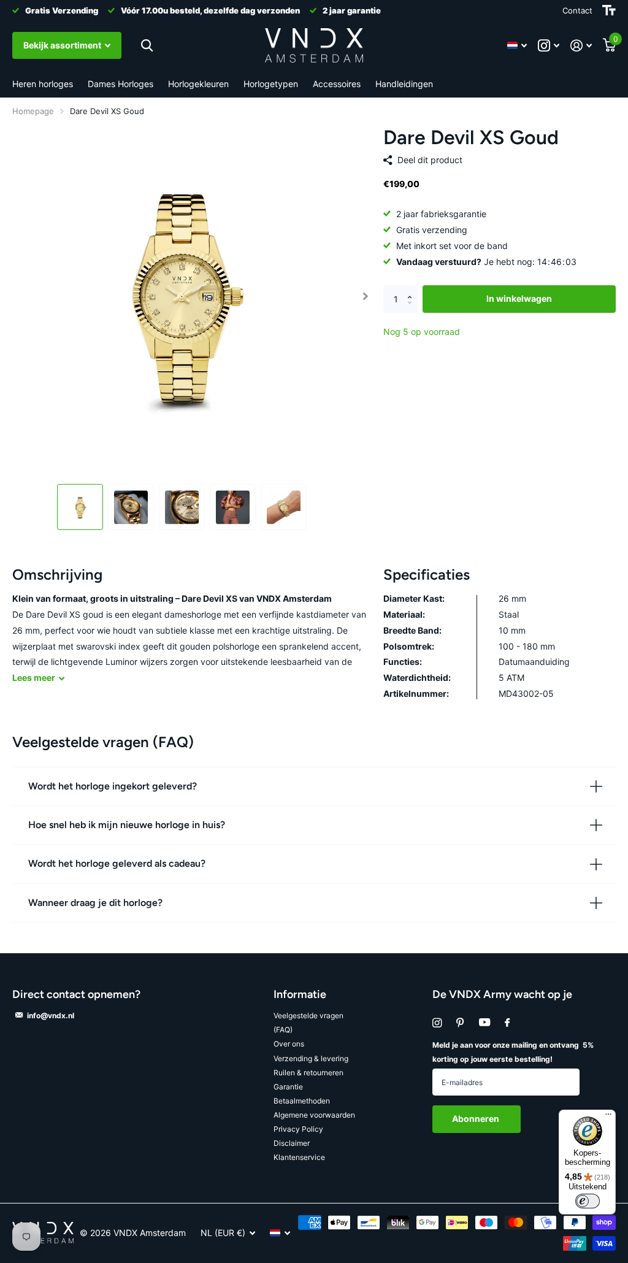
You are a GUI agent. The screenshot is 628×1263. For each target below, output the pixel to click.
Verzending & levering (311, 1058)
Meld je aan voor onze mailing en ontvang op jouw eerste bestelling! (513, 1052)
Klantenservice (299, 1157)
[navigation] (80, 507)
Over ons (289, 1043)
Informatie (300, 994)
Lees (33, 677)
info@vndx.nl (50, 1015)
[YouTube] (484, 1023)
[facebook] (507, 1023)
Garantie (288, 1086)
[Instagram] (437, 1022)
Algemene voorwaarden (314, 1114)
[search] (147, 46)
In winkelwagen (519, 298)
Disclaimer (292, 1143)
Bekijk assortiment (63, 45)
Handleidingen (404, 84)
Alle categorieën (42, 84)
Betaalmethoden (302, 1100)
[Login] (581, 46)
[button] (365, 296)
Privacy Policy (298, 1129)
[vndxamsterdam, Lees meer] (548, 46)
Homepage (33, 111)
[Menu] (608, 1117)
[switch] (587, 1201)
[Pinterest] (460, 1022)
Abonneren (476, 1118)
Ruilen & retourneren (308, 1072)
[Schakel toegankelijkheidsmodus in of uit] (609, 10)
